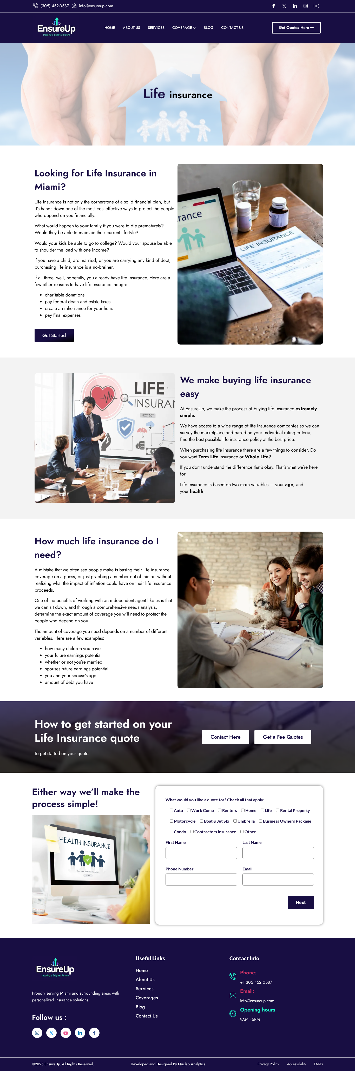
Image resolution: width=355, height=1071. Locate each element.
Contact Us (232, 27)
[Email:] (232, 994)
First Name (176, 842)
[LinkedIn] (295, 6)
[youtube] (66, 1033)
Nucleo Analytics (191, 1064)
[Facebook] (274, 6)
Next (301, 902)
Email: (247, 991)
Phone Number (180, 868)
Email (247, 868)
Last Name (252, 842)
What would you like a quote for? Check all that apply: (215, 799)
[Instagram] (306, 6)
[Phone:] (232, 976)
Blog (208, 27)
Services (156, 27)
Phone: (248, 972)
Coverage (182, 27)
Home (109, 27)
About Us (131, 27)
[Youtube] (316, 6)
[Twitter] (284, 6)
